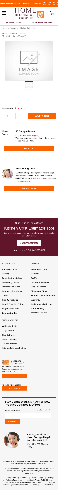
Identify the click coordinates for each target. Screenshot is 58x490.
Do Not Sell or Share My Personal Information (29, 483)
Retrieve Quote (9, 269)
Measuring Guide (10, 282)
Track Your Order (39, 269)
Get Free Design (29, 189)
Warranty (35, 300)
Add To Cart (42, 116)
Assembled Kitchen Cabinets (22, 28)
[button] (52, 13)
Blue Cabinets (8, 335)
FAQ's (34, 278)
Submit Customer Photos (43, 295)
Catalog (5, 274)
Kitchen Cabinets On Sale (14, 348)
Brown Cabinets (9, 339)
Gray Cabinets (9, 330)
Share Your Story (39, 291)
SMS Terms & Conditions (39, 312)
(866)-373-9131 (38, 250)
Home (4, 28)
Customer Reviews (40, 282)
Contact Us (36, 274)
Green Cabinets (9, 343)
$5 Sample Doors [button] (14, 23)
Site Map (36, 485)
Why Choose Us (38, 287)
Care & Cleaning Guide (12, 304)
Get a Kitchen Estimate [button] (41, 23)
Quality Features (10, 300)
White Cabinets (9, 326)
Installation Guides (11, 287)
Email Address (27, 410)
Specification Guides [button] (12, 278)
